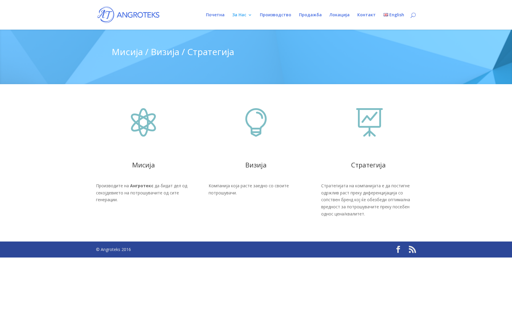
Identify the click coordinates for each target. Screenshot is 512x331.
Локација (339, 15)
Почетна (215, 15)
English (396, 15)
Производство (275, 15)
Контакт (366, 15)
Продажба (310, 15)
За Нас (239, 15)
